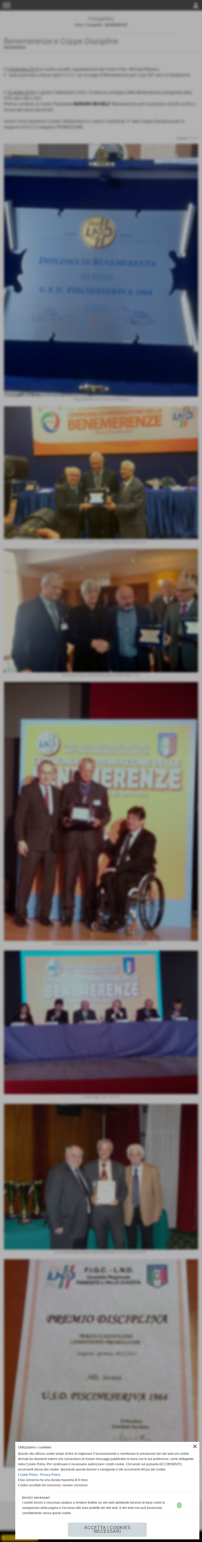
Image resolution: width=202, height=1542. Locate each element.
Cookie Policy (28, 1475)
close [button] (195, 1446)
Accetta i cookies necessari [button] (107, 1529)
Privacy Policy (50, 1475)
